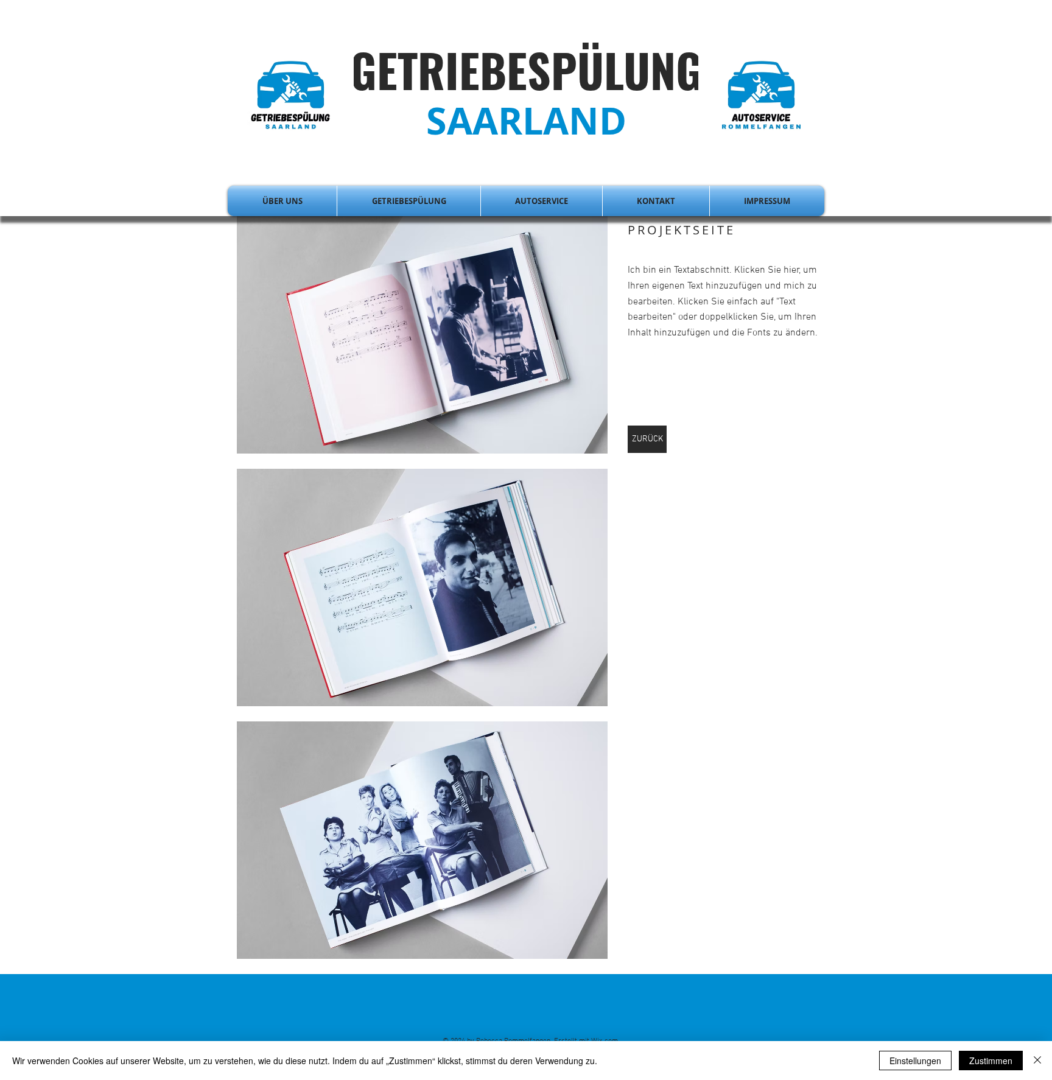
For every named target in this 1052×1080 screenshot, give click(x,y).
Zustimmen (990, 1060)
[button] (422, 335)
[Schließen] (1037, 1060)
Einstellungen (915, 1060)
